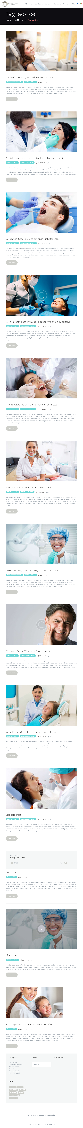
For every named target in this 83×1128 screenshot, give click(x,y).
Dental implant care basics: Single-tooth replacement (34, 158)
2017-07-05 (43, 82)
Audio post (11, 872)
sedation (13, 1098)
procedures (14, 1095)
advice (12, 1087)
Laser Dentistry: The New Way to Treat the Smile (32, 570)
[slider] (70, 862)
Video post (11, 955)
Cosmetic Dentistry (14, 81)
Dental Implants (27, 162)
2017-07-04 (23, 1029)
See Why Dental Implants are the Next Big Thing (32, 487)
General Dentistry (28, 326)
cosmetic (13, 1090)
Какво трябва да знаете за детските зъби (29, 1024)
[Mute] (65, 863)
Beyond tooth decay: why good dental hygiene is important (38, 322)
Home (8, 20)
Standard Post (13, 815)
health (22, 1090)
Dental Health (30, 81)
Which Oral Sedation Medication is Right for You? (32, 239)
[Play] (12, 863)
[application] (41, 863)
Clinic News (11, 877)
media (21, 1092)
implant (13, 1092)
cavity (20, 1087)
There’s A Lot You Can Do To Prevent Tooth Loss (31, 404)
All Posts (19, 20)
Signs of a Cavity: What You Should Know (28, 651)
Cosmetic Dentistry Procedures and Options (29, 77)
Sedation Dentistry (28, 243)
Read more (12, 99)
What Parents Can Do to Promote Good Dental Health (35, 732)
